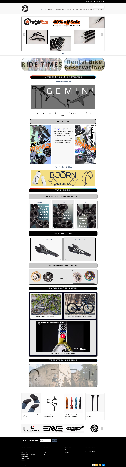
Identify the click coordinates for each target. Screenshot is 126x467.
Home (42, 9)
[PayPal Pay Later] (100, 465)
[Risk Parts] (40, 144)
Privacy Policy (24, 456)
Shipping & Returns (25, 458)
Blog (97, 9)
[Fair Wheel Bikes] (73, 428)
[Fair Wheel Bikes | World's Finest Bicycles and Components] (25, 8)
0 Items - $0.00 (89, 1)
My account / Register (100, 1)
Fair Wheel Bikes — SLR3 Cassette (63, 265)
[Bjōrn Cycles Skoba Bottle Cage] (63, 178)
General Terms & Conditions (28, 454)
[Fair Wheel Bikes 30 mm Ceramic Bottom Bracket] (63, 216)
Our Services (48, 9)
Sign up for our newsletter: (29, 440)
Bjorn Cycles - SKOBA (63, 167)
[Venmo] (103, 465)
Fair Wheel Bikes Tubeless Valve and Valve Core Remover (73, 415)
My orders (66, 451)
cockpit (70, 130)
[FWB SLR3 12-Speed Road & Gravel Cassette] (42, 277)
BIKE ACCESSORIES (66, 9)
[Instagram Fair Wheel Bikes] (103, 440)
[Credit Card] (93, 465)
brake (64, 130)
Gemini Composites (63, 81)
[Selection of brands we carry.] (63, 375)
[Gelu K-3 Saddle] (79, 250)
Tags (44, 454)
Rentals (92, 9)
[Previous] (24, 34)
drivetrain (60, 130)
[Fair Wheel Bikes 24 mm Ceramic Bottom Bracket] (39, 216)
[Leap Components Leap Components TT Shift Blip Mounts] (31, 403)
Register (66, 449)
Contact (23, 451)
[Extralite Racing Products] (52, 428)
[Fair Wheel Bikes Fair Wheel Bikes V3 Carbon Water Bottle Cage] (52, 403)
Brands (102, 9)
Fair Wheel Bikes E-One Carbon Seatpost (94, 415)
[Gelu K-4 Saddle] (46, 250)
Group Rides (24, 452)
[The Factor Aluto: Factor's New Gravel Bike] (80, 304)
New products (46, 451)
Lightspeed (44, 465)
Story (22, 449)
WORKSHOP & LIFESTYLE (78, 9)
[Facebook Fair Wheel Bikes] (98, 440)
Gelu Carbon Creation (63, 233)
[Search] (94, 7)
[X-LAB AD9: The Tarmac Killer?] (63, 34)
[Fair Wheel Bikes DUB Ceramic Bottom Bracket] (86, 216)
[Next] (102, 34)
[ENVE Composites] (32, 428)
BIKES (87, 9)
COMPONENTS (57, 9)
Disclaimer (23, 460)
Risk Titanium (63, 121)
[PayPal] (96, 465)
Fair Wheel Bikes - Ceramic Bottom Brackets (63, 196)
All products (45, 449)
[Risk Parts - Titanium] (85, 144)
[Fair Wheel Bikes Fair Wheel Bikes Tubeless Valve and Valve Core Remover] (73, 403)
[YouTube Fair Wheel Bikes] (101, 440)
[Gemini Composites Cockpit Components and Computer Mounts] (63, 97)
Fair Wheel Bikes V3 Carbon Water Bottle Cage (51, 415)
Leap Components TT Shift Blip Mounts (31, 415)
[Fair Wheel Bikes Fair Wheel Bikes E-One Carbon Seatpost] (95, 403)
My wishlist (66, 452)
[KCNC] (94, 428)
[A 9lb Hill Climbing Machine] (46, 304)
